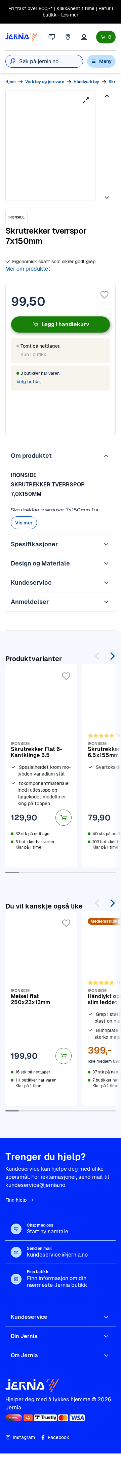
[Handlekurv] (106, 37)
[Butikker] (68, 37)
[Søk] (12, 61)
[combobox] (51, 61)
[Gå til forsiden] (21, 37)
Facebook (58, 1437)
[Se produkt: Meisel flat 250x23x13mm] (41, 1008)
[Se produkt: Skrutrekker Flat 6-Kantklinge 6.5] (41, 765)
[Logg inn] (84, 37)
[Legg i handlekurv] (63, 818)
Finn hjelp (16, 1200)
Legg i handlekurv (65, 324)
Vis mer (24, 522)
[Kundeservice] (52, 37)
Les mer (69, 15)
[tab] (106, 114)
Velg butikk (28, 381)
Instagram (24, 1437)
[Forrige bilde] (107, 99)
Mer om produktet (27, 269)
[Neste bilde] (107, 195)
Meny (105, 61)
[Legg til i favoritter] (104, 295)
